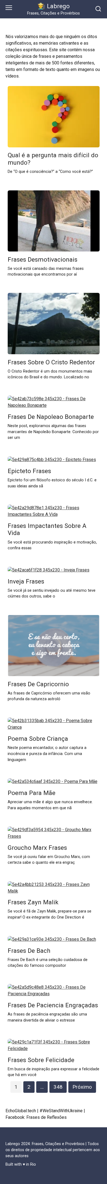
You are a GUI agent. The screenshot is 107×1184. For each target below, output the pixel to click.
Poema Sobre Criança (38, 738)
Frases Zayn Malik (33, 902)
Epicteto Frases (29, 470)
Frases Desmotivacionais (42, 259)
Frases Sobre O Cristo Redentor (51, 362)
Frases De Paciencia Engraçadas (53, 1005)
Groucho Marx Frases (37, 847)
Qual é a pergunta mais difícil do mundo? (53, 159)
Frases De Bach (29, 950)
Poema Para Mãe (31, 792)
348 (58, 1087)
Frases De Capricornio (38, 684)
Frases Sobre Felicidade (41, 1059)
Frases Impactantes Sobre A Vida (47, 529)
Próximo (82, 1087)
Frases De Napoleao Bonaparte (51, 416)
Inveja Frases (26, 581)
